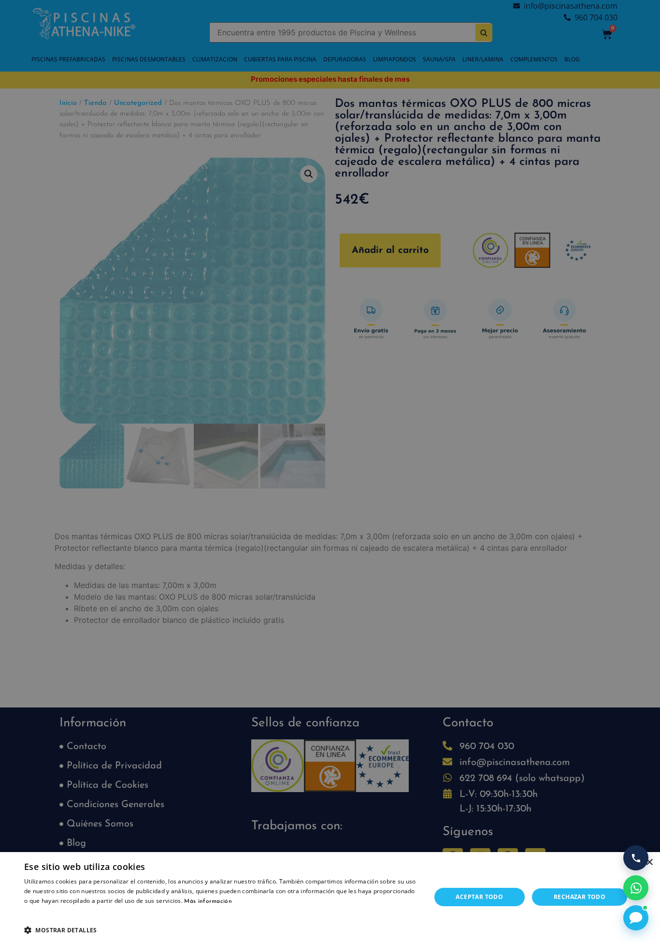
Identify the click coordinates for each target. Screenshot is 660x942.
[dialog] (330, 471)
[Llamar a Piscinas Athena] (635, 857)
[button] (221, 930)
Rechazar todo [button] (579, 897)
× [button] (649, 862)
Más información (208, 901)
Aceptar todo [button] (479, 897)
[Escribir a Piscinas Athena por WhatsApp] (635, 887)
